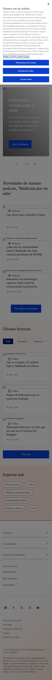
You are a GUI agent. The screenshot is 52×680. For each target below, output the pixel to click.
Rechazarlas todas (26, 71)
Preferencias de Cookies (26, 63)
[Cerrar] (48, 4)
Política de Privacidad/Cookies (16, 57)
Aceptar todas (26, 79)
